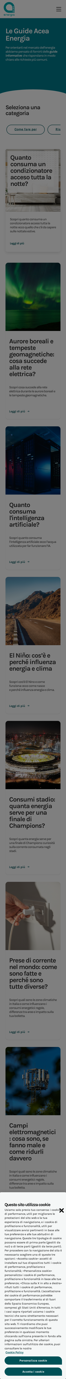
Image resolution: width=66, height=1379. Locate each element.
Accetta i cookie (33, 1371)
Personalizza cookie (33, 1360)
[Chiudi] (61, 1210)
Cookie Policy (14, 1352)
